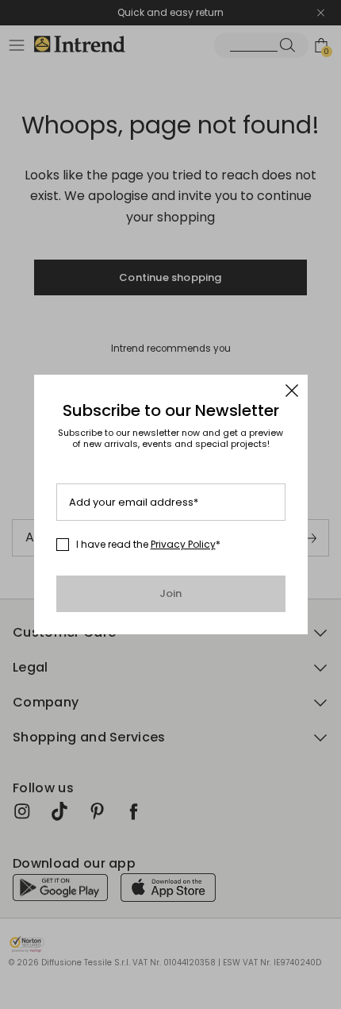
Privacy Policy (183, 544)
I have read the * (148, 544)
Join (170, 593)
